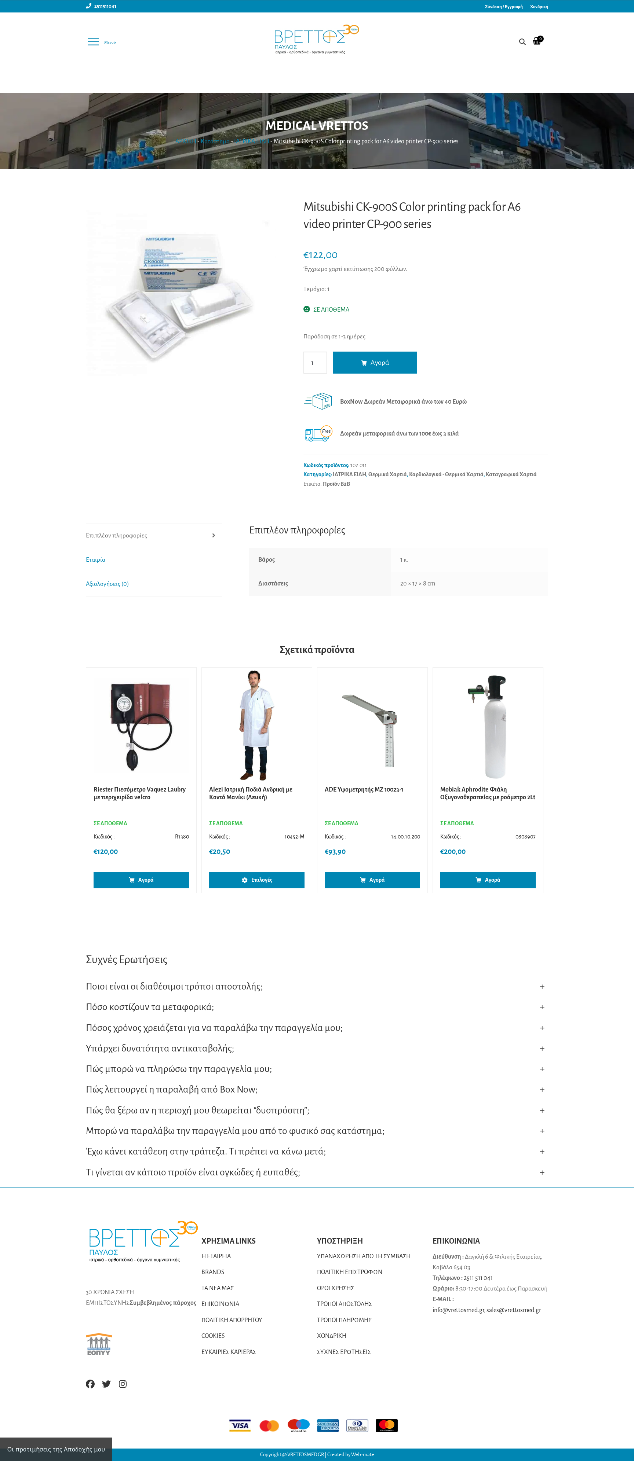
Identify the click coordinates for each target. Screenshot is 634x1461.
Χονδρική (539, 6)
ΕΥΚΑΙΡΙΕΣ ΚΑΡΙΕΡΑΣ (228, 1352)
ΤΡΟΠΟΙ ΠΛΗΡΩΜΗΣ (344, 1320)
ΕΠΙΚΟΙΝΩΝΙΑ (220, 1304)
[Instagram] (122, 1384)
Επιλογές (261, 880)
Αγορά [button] (146, 880)
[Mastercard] (273, 1425)
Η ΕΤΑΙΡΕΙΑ (216, 1256)
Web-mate (362, 1454)
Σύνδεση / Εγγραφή (504, 6)
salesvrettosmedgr (514, 1310)
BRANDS (213, 1272)
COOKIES (213, 1336)
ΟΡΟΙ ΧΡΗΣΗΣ (335, 1288)
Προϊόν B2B (336, 484)
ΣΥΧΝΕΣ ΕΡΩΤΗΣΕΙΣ (344, 1352)
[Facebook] (90, 1384)
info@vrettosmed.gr (458, 1310)
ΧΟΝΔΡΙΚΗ (331, 1336)
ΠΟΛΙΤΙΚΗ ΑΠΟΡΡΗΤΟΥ (231, 1320)
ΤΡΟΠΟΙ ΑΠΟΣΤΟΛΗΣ (344, 1304)
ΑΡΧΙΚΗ (185, 141)
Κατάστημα (215, 141)
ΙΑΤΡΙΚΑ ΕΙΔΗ (251, 141)
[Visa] (243, 1425)
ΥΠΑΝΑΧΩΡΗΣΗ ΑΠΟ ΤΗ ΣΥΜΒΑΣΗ (364, 1256)
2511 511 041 (478, 1278)
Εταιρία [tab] (95, 560)
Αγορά (380, 362)
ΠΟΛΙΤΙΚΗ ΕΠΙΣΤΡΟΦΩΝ (349, 1272)
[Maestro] (302, 1425)
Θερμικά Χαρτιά (387, 474)
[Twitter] (106, 1384)
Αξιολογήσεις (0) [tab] (107, 584)
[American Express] (331, 1425)
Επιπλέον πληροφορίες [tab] (116, 535)
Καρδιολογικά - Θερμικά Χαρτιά (446, 474)
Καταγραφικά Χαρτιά (511, 474)
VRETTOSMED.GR (306, 1454)
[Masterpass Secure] (390, 1425)
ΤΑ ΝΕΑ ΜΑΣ (217, 1288)
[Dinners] (361, 1425)
